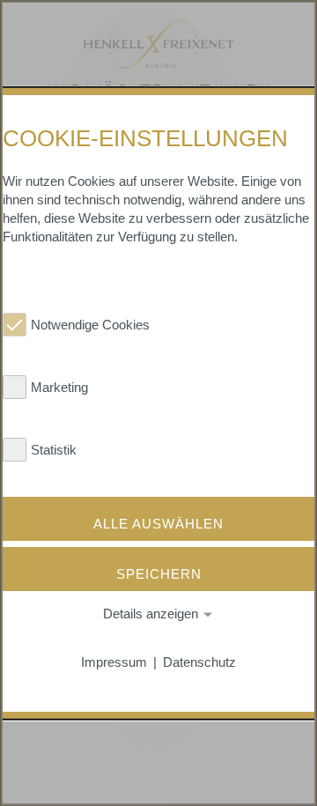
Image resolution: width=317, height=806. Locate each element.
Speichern (159, 573)
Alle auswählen (158, 522)
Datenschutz (199, 661)
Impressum (114, 661)
